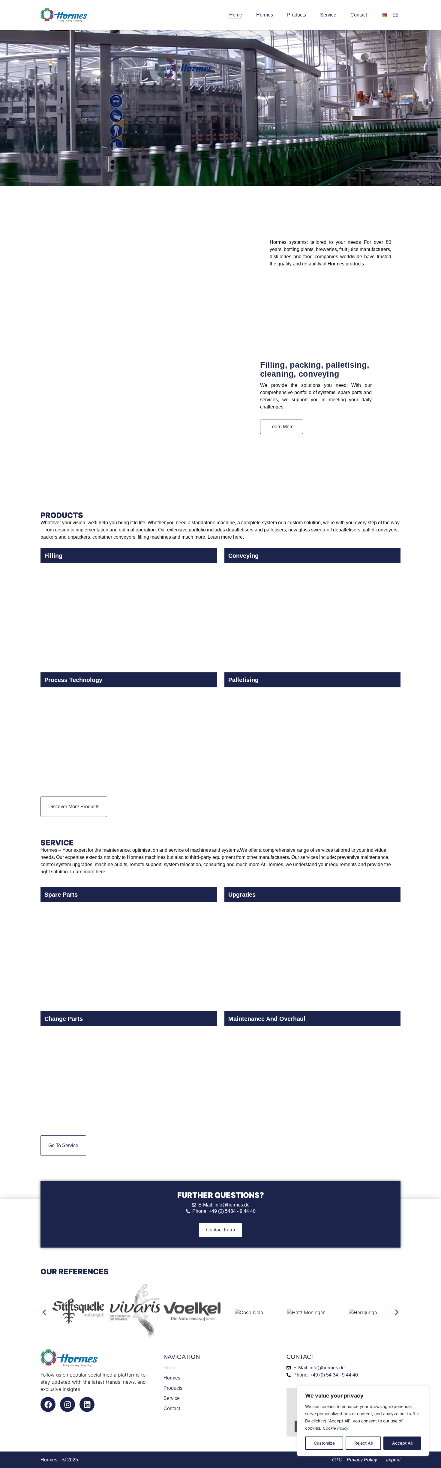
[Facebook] (48, 1404)
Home (235, 14)
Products (296, 14)
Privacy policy (362, 1459)
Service (328, 14)
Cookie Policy (335, 1428)
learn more (281, 426)
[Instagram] (67, 1404)
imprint (393, 1459)
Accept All (402, 1443)
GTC (337, 1459)
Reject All (363, 1443)
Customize (324, 1443)
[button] (44, 1312)
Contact (358, 14)
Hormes (264, 14)
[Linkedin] (87, 1404)
